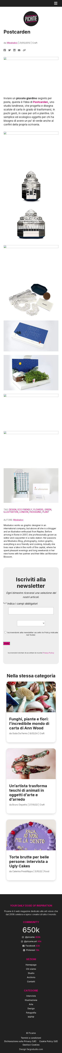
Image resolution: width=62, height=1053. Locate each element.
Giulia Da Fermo (20, 733)
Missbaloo (12, 42)
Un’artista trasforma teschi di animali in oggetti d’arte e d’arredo (28, 793)
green (48, 509)
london (23, 512)
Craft (34, 42)
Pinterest (32, 950)
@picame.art (32, 941)
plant (45, 512)
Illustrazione (31, 1000)
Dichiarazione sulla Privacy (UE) (20, 1041)
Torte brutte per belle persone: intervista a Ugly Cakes (29, 861)
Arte (31, 1004)
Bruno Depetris (19, 804)
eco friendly (25, 509)
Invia (6, 643)
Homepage (31, 964)
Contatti (31, 981)
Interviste (31, 996)
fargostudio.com (35, 1049)
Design (12, 509)
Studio (31, 973)
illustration (11, 512)
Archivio (31, 977)
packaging (35, 512)
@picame (32, 937)
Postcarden (40, 102)
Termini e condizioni (31, 1038)
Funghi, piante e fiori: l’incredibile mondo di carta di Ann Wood (29, 723)
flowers (38, 509)
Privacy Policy (48, 653)
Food (46, 871)
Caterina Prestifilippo (22, 871)
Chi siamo (31, 969)
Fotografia (31, 1012)
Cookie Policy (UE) (48, 1041)
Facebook (33, 945)
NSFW (31, 1017)
